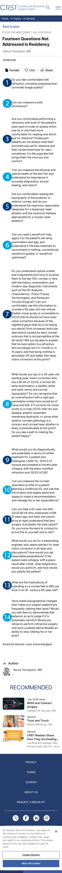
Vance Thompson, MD (27, 670)
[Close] (56, 831)
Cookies (31, 782)
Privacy (31, 762)
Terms (31, 772)
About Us (31, 792)
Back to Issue (11, 26)
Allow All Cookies (31, 863)
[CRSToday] (22, 7)
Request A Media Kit (31, 802)
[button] (10, 663)
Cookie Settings (31, 854)
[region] (31, 848)
